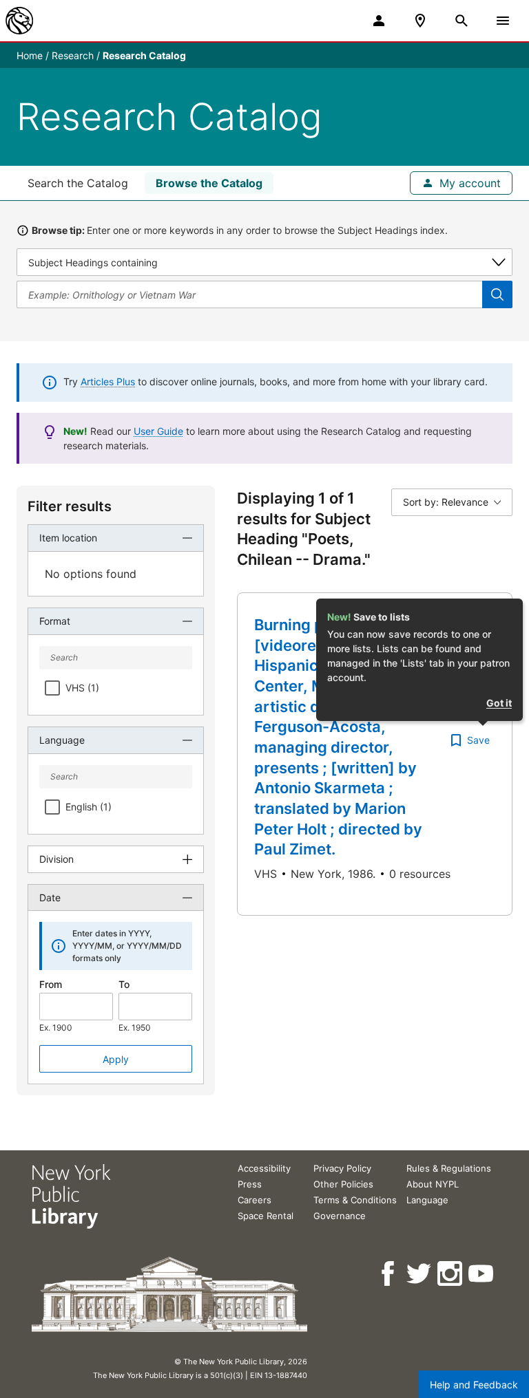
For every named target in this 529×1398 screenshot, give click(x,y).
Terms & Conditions (355, 1199)
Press (250, 1184)
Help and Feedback (474, 1384)
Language (427, 1199)
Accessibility (264, 1168)
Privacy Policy (342, 1168)
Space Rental (265, 1215)
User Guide (158, 431)
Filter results (70, 506)
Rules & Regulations (448, 1168)
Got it (499, 703)
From (50, 984)
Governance (339, 1215)
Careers (254, 1199)
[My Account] (379, 20)
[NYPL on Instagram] (450, 1273)
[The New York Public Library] (19, 20)
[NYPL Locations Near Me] (420, 20)
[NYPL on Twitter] (419, 1273)
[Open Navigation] (502, 20)
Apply (116, 1059)
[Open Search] (461, 20)
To (123, 984)
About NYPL (432, 1184)
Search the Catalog (78, 183)
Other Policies (343, 1184)
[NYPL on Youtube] (481, 1273)
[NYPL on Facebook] (388, 1273)
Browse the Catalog (209, 183)
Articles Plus (108, 381)
